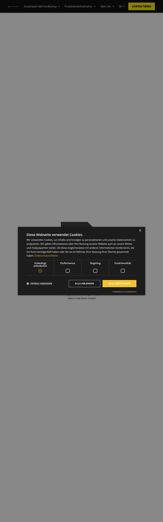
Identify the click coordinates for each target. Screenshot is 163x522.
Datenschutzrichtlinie (46, 255)
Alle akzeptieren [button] (119, 283)
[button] (39, 283)
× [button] (140, 230)
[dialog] (81, 261)
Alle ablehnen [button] (84, 283)
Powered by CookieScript (124, 292)
